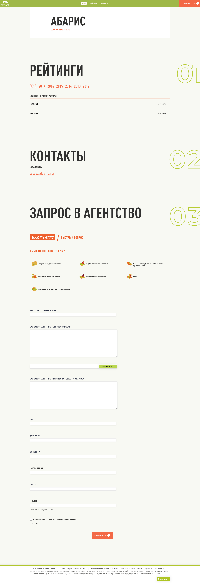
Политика (34, 523)
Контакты (104, 3)
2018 (33, 86)
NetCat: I (34, 114)
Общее (84, 3)
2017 (42, 86)
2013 (77, 86)
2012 (86, 86)
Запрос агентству (189, 3)
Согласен (163, 579)
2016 (50, 86)
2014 (68, 86)
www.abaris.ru (61, 29)
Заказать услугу (42, 237)
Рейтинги (93, 3)
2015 (59, 86)
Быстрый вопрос (72, 237)
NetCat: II (34, 104)
